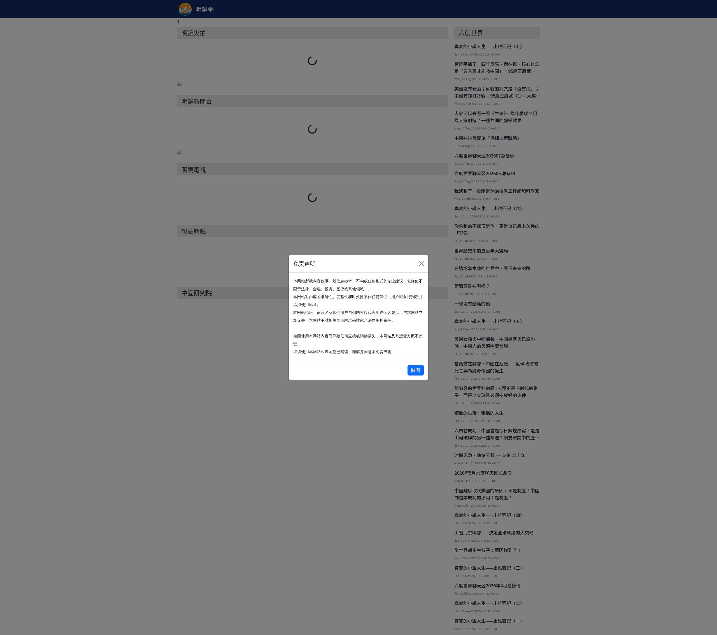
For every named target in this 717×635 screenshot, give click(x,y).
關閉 (415, 370)
